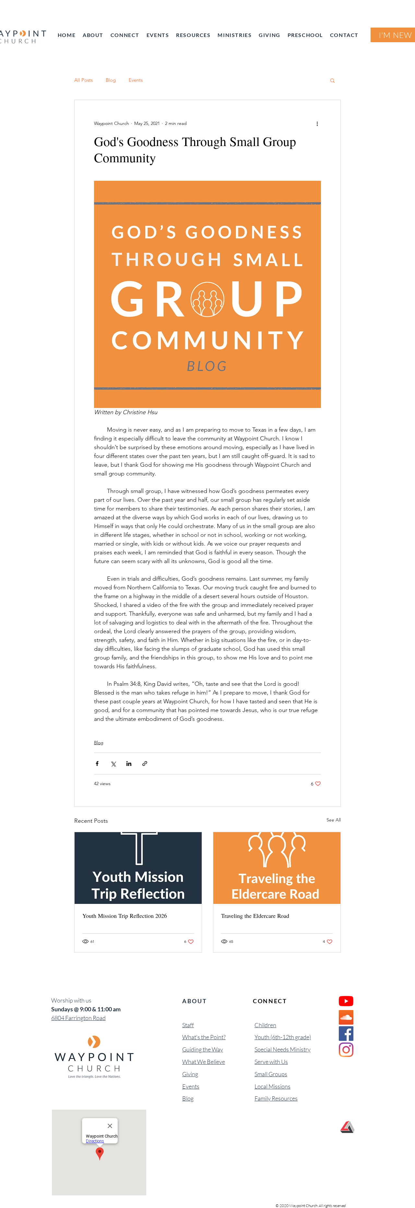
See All (333, 820)
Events (136, 80)
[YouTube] (346, 1001)
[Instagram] (346, 1049)
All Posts (83, 80)
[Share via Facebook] (97, 763)
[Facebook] (346, 1033)
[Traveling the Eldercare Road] (276, 868)
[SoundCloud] (346, 1017)
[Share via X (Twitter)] (113, 763)
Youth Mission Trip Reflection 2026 (124, 915)
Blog (111, 80)
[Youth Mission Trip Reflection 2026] (138, 868)
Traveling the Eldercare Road (255, 915)
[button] (332, 80)
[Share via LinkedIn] (129, 763)
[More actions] (317, 123)
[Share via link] (145, 763)
